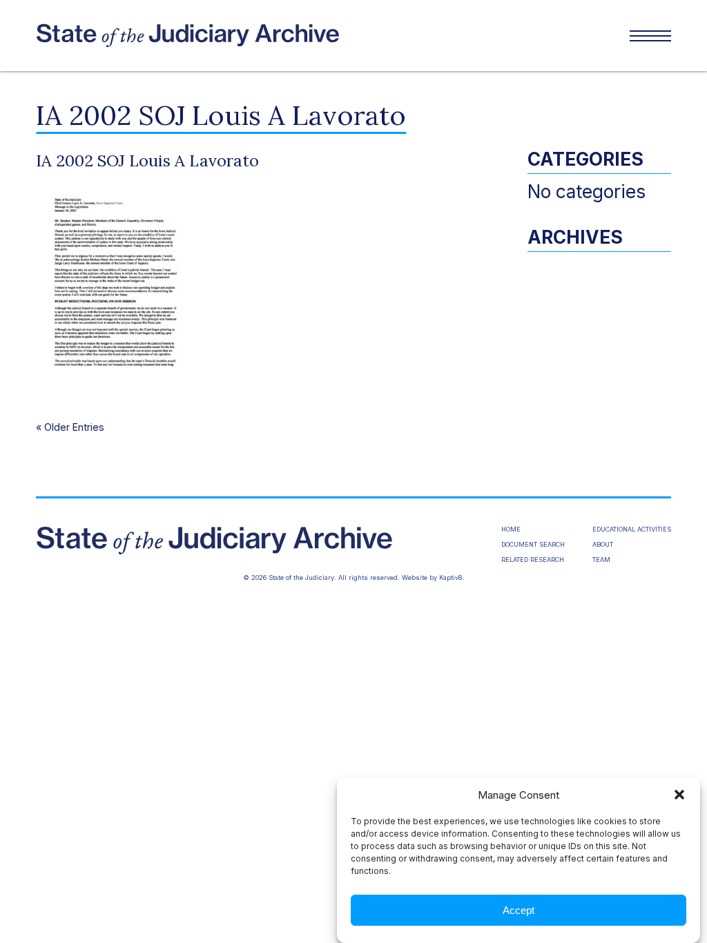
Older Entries (74, 427)
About (602, 544)
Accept (518, 910)
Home (511, 529)
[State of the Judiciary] (195, 35)
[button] (679, 794)
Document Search (533, 544)
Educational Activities (631, 529)
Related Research (532, 559)
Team (601, 559)
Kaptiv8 (450, 577)
